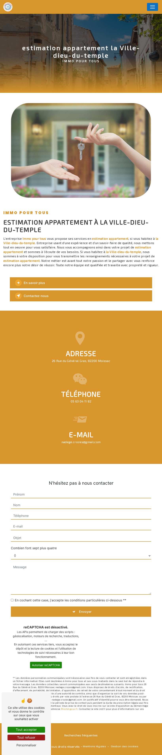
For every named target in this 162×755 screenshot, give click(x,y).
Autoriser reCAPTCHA (46, 665)
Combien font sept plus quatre (34, 548)
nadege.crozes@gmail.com (81, 442)
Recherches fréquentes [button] (81, 735)
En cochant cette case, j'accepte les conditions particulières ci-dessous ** (70, 600)
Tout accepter (26, 729)
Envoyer (85, 612)
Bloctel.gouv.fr (69, 709)
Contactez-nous (36, 296)
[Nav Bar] (152, 7)
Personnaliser (26, 745)
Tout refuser (26, 737)
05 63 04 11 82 (81, 401)
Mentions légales (94, 746)
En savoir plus (34, 283)
